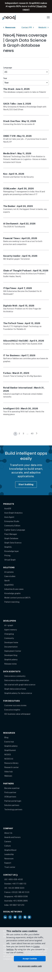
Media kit (42, 27)
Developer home (11, 642)
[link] (37, 434)
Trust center (9, 867)
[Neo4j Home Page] (9, 17)
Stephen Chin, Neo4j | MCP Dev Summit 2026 (22, 344)
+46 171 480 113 (19, 884)
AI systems (9, 572)
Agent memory (10, 630)
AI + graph (8, 625)
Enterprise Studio (11, 521)
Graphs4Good (10, 850)
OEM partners (10, 797)
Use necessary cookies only (30, 966)
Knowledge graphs (12, 593)
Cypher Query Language (14, 530)
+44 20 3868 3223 (16, 888)
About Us (8, 833)
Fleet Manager (10, 534)
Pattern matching (11, 602)
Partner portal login (12, 801)
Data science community (14, 676)
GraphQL (8, 547)
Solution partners (11, 805)
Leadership (9, 854)
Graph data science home (15, 689)
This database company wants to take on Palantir (24, 92)
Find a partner (10, 792)
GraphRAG (8, 585)
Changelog (9, 634)
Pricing (7, 555)
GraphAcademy (10, 659)
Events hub (9, 742)
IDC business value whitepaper (17, 714)
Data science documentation (16, 680)
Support (7, 863)
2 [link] (19, 434)
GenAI (7, 581)
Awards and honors (12, 837)
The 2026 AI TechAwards (14, 227)
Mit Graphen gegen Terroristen (16, 259)
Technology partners (13, 809)
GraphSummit (10, 750)
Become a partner (12, 788)
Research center (11, 767)
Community (9, 638)
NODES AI (8, 759)
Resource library (11, 763)
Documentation (11, 647)
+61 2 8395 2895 (20, 901)
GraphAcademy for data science (18, 693)
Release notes (10, 664)
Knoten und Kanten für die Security (18, 177)
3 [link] (23, 434)
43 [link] (32, 434)
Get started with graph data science (19, 685)
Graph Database (11, 538)
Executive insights (12, 710)
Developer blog (10, 655)
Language (7, 68)
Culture (7, 846)
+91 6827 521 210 (16, 905)
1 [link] (15, 434)
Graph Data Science (12, 543)
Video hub (8, 772)
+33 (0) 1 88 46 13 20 (20, 892)
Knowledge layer (11, 551)
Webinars (8, 776)
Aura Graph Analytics (13, 513)
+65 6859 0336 (21, 896)
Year (5, 78)
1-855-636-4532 (15, 879)
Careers (7, 841)
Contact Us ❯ (10, 875)
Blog (6, 737)
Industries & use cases (13, 589)
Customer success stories (15, 705)
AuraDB (7, 508)
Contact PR (26, 27)
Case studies (9, 576)
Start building (26, 484)
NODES (7, 754)
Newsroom (10, 27)
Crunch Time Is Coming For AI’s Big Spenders (22, 376)
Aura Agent (9, 517)
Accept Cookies (30, 958)
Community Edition (12, 526)
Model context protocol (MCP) (17, 598)
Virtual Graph (10, 560)
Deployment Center (12, 651)
